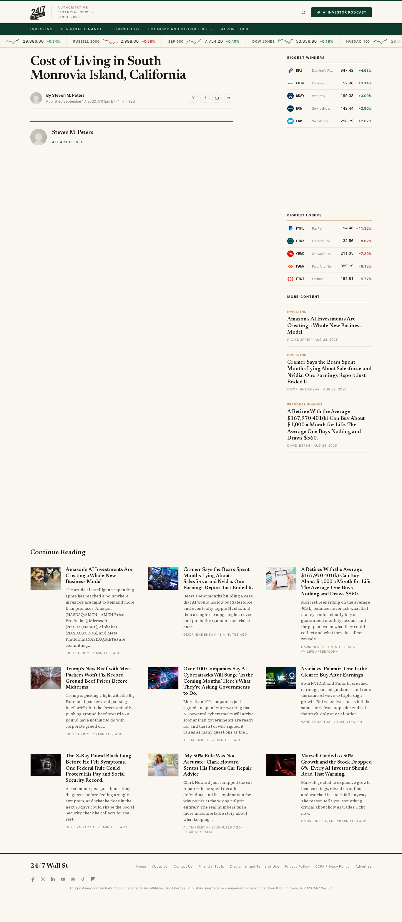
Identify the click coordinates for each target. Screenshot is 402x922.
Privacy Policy (297, 866)
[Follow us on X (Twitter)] (43, 879)
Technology (125, 29)
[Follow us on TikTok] (83, 879)
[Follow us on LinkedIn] (53, 879)
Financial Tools (211, 866)
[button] (303, 12)
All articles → (67, 142)
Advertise (364, 866)
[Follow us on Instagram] (73, 879)
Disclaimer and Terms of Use (254, 866)
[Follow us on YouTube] (63, 879)
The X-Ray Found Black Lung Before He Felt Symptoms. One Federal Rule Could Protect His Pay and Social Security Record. (98, 768)
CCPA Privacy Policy (332, 866)
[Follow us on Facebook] (33, 879)
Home (141, 866)
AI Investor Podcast (344, 12)
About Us (160, 866)
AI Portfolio (235, 29)
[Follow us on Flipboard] (93, 879)
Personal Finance (82, 29)
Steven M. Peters (68, 95)
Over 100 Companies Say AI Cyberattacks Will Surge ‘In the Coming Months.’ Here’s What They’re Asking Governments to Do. (218, 681)
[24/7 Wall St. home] (38, 12)
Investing (41, 29)
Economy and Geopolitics (178, 29)
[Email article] (217, 98)
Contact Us (183, 866)
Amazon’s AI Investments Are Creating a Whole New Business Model (324, 326)
